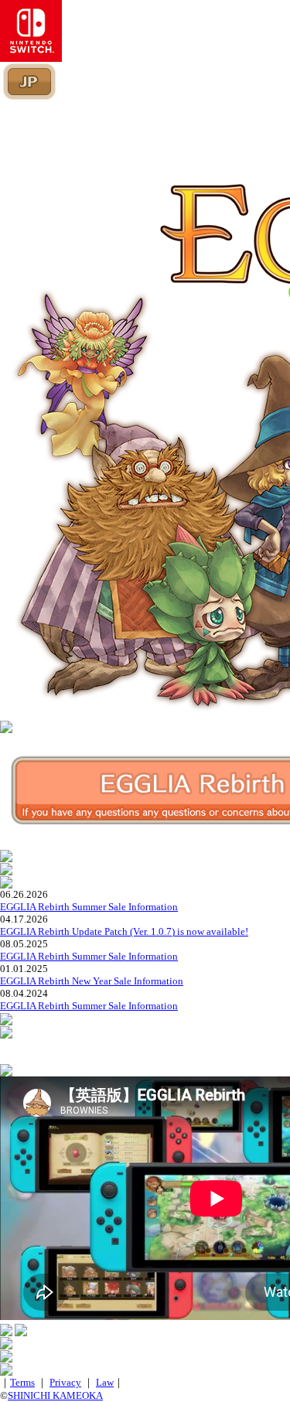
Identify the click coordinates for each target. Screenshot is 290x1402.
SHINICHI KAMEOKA (55, 1395)
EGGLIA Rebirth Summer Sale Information (89, 906)
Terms (22, 1382)
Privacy (65, 1382)
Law (105, 1382)
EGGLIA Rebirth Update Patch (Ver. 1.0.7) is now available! (124, 931)
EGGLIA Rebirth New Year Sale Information (91, 981)
